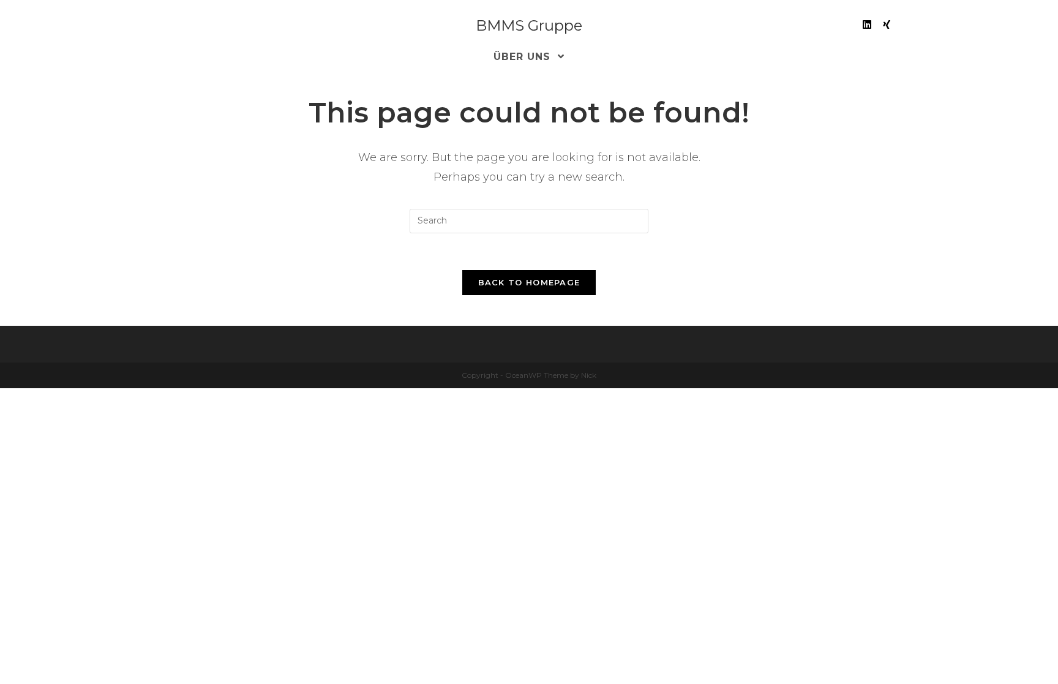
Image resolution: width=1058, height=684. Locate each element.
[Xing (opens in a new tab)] (886, 25)
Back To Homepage (529, 282)
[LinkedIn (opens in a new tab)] (867, 25)
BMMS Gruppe (529, 25)
